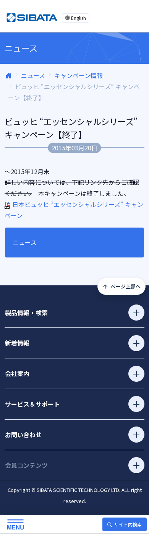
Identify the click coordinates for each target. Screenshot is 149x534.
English (78, 18)
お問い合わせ (23, 434)
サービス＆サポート (32, 404)
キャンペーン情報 (78, 75)
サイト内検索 (128, 524)
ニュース (33, 75)
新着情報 (17, 342)
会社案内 (17, 373)
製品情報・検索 (26, 312)
